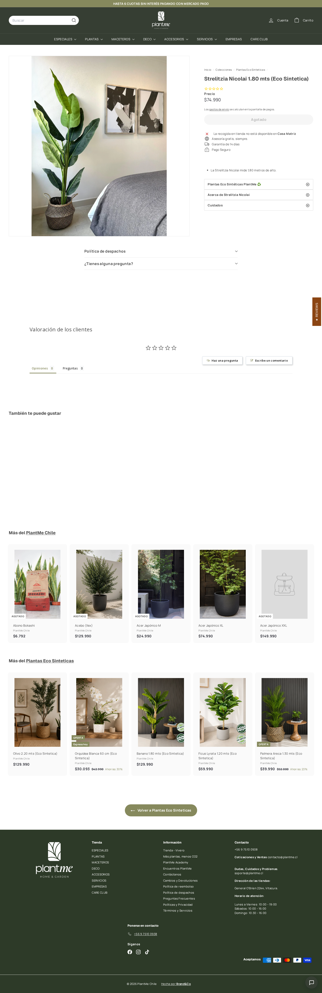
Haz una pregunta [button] (225, 360)
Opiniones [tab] (40, 368)
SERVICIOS (205, 39)
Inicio (208, 70)
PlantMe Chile (41, 533)
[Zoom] (99, 146)
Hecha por (176, 984)
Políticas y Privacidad (178, 905)
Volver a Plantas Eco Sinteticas (164, 810)
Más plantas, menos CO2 (180, 856)
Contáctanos (172, 874)
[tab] (258, 184)
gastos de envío (219, 109)
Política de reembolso (178, 886)
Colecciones (224, 70)
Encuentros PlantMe (177, 868)
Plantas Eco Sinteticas (250, 70)
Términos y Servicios (177, 910)
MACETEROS (121, 39)
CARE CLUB (259, 39)
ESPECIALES (63, 39)
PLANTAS (92, 39)
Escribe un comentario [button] (271, 360)
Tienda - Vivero (173, 850)
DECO (147, 39)
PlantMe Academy (175, 862)
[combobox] (44, 20)
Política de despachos (105, 251)
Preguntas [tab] (70, 368)
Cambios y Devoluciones (180, 880)
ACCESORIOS (174, 39)
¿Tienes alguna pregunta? (108, 263)
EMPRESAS (234, 39)
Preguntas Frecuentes (179, 898)
